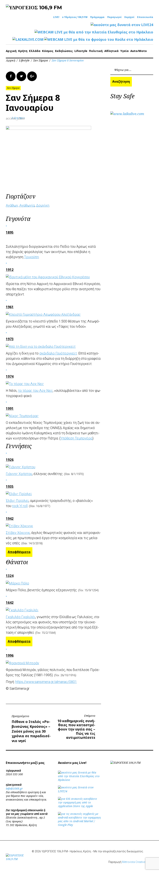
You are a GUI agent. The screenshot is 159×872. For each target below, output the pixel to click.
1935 (10, 486)
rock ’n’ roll (20, 506)
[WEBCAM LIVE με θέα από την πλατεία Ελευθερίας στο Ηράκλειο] (94, 32)
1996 (10, 655)
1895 (10, 232)
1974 (10, 376)
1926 (10, 459)
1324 (10, 575)
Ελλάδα (34, 51)
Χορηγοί (129, 17)
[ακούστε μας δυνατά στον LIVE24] (122, 24)
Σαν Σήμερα (40, 60)
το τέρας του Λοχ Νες (35, 390)
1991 (10, 408)
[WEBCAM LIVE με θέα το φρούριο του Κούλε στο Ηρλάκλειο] (98, 39)
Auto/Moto (138, 51)
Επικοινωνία (145, 17)
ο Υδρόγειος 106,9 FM (74, 17)
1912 (10, 269)
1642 (10, 602)
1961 (10, 307)
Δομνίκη (42, 205)
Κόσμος (47, 51)
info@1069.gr (14, 788)
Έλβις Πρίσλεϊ (17, 501)
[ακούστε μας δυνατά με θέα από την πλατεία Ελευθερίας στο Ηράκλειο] (79, 780)
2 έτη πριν (18, 118)
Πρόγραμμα (97, 17)
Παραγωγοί (114, 17)
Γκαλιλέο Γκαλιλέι (20, 617)
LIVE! (56, 17)
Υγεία (124, 51)
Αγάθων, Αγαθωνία (20, 205)
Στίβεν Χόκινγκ (18, 533)
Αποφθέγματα (19, 552)
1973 (10, 339)
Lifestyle (80, 51)
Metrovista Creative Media (137, 862)
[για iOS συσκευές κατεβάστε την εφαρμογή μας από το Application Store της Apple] (79, 806)
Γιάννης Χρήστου (19, 474)
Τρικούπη (31, 257)
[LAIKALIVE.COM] (27, 39)
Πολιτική (96, 51)
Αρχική (11, 51)
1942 (10, 518)
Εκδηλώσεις (64, 51)
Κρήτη (22, 51)
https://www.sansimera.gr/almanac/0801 (46, 682)
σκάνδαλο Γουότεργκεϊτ (58, 353)
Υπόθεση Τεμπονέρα (76, 438)
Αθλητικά (111, 51)
